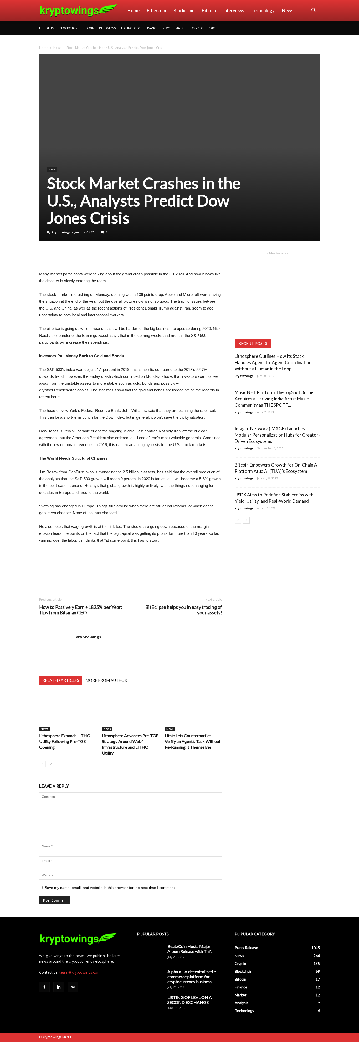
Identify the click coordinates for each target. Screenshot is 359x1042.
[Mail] (73, 987)
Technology (263, 10)
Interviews (233, 10)
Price (212, 28)
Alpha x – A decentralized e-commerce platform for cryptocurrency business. (192, 976)
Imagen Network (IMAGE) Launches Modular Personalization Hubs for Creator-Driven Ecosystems (277, 435)
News (287, 10)
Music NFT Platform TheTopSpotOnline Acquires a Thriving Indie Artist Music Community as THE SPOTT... (274, 399)
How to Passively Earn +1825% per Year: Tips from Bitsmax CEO (80, 609)
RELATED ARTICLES (60, 680)
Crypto (197, 28)
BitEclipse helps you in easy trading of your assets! (183, 609)
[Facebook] (44, 987)
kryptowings (61, 232)
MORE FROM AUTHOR (106, 680)
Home (133, 10)
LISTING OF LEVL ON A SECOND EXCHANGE (189, 1000)
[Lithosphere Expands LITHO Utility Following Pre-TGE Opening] (67, 711)
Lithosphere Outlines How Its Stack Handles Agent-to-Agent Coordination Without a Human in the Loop (273, 362)
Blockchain (183, 10)
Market (181, 28)
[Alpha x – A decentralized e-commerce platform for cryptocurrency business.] (150, 978)
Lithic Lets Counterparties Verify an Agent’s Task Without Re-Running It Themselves (192, 741)
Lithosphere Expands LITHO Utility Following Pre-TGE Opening (64, 741)
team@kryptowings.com (80, 972)
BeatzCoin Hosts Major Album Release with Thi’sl (190, 949)
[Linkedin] (58, 987)
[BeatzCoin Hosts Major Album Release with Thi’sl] (150, 953)
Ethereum (156, 10)
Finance (151, 28)
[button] (313, 10)
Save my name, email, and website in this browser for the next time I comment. (110, 888)
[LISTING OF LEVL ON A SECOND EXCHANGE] (150, 1004)
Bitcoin (209, 10)
